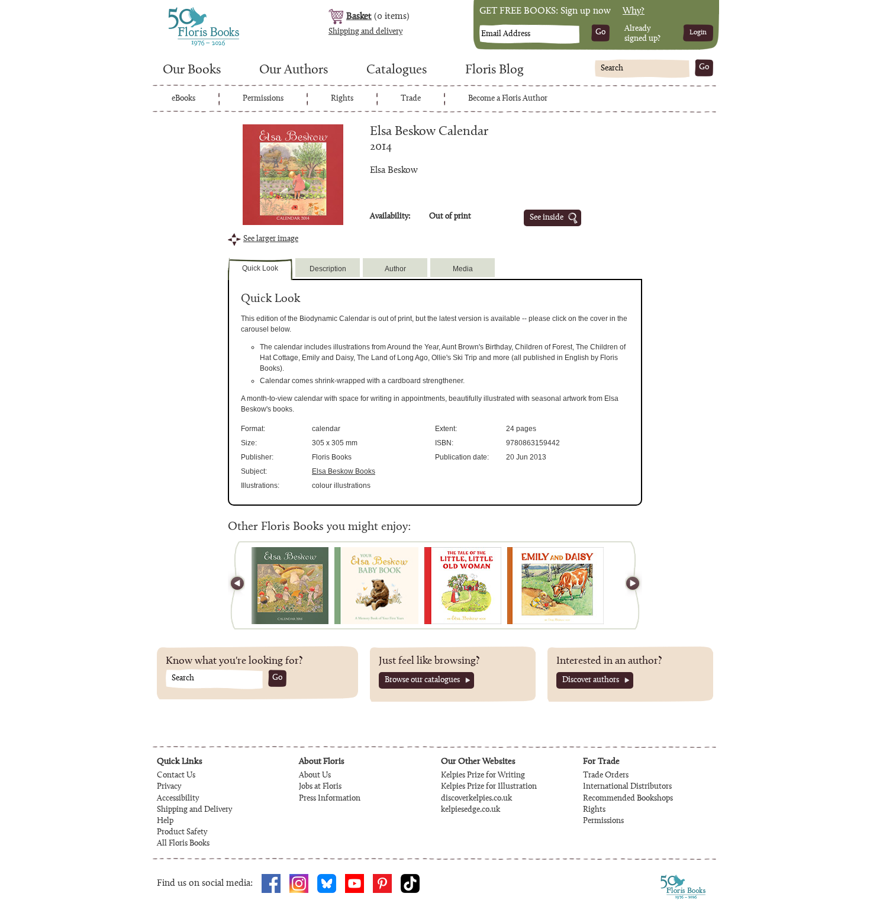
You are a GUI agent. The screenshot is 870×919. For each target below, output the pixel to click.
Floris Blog (494, 70)
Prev (242, 585)
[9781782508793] (462, 585)
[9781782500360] (290, 585)
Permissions (263, 99)
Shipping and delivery (365, 32)
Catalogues (396, 70)
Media (463, 269)
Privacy (169, 787)
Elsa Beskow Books (343, 471)
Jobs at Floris (320, 787)
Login (698, 32)
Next (627, 585)
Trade (411, 99)
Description (328, 269)
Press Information (329, 799)
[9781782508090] (555, 585)
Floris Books (182, 10)
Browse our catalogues (422, 680)
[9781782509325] (376, 585)
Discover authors (590, 680)
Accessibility (178, 799)
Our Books (192, 70)
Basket (359, 16)
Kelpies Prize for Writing (483, 776)
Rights (342, 99)
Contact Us (176, 776)
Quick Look (260, 268)
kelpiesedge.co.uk (470, 810)
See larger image (270, 239)
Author (395, 269)
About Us (315, 776)
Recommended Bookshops (628, 799)
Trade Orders (606, 776)
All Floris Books (183, 844)
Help (165, 821)
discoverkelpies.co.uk (476, 799)
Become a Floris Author (507, 99)
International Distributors (627, 787)
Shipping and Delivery (194, 810)
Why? (634, 11)
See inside (546, 218)
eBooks (183, 99)
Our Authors (293, 70)
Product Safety (182, 832)
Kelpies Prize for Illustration (489, 787)
